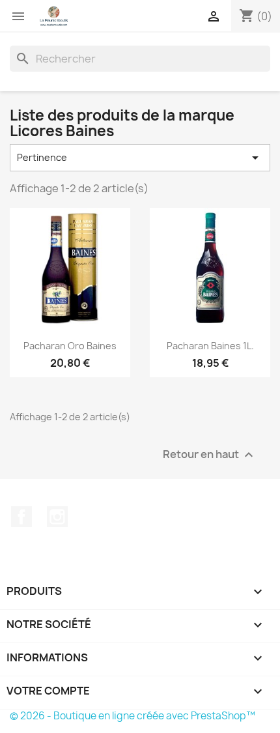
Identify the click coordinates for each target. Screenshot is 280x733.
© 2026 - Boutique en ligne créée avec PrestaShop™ (132, 716)
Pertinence (140, 157)
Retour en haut (210, 454)
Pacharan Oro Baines (70, 345)
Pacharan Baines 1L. (210, 345)
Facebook (21, 516)
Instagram (57, 516)
